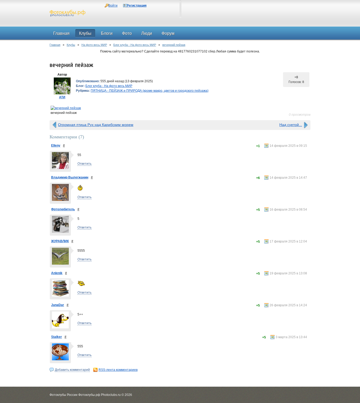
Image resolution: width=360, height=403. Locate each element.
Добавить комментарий (72, 370)
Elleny (55, 145)
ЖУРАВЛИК (60, 241)
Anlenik (56, 273)
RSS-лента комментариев (118, 370)
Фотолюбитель (63, 209)
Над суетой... (290, 125)
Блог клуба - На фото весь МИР (134, 44)
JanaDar (57, 305)
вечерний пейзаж (173, 44)
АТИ (62, 97)
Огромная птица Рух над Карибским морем (95, 125)
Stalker (56, 337)
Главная (55, 44)
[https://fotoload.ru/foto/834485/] (180, 108)
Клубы (71, 44)
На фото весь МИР (94, 44)
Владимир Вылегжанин (69, 177)
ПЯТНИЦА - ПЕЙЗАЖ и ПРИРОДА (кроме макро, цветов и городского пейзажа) (149, 91)
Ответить (84, 164)
